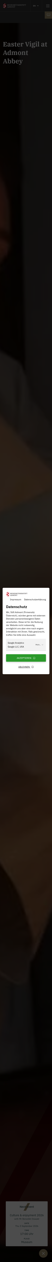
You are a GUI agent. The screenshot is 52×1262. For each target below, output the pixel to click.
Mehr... (38, 644)
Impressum (15, 599)
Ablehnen (24, 666)
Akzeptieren (24, 657)
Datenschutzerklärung (35, 599)
